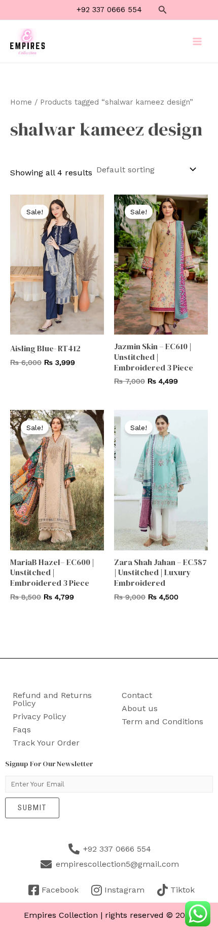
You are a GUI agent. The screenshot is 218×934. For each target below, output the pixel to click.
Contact (137, 695)
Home (21, 102)
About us (140, 708)
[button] (162, 10)
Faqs (22, 729)
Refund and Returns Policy (52, 699)
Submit (32, 807)
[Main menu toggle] (197, 41)
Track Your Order (46, 743)
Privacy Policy (39, 716)
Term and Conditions (162, 721)
